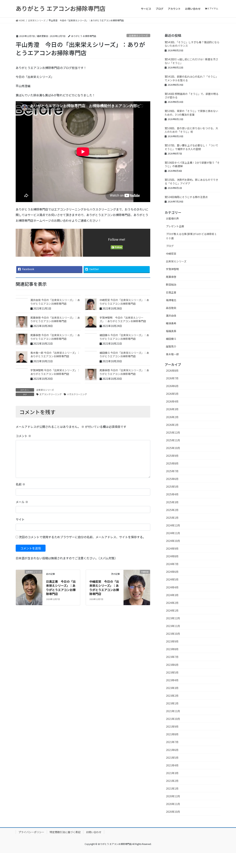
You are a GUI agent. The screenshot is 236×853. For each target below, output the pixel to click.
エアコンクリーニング (50, 394)
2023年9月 (172, 641)
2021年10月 (173, 719)
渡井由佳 (171, 315)
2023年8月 (172, 649)
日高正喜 (171, 292)
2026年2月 (172, 417)
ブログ (170, 246)
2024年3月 (172, 595)
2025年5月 (172, 486)
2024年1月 (172, 610)
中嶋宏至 (171, 253)
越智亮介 (171, 346)
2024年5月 (172, 579)
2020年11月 (173, 804)
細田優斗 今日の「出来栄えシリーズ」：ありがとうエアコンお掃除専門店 (124, 337)
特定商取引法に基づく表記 (65, 832)
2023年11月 (173, 626)
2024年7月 (172, 564)
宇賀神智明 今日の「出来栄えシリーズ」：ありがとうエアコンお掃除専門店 (123, 319)
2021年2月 (172, 781)
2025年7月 (172, 471)
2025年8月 (172, 463)
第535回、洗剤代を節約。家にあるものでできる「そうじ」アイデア (191, 181)
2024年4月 (172, 587)
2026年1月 (172, 425)
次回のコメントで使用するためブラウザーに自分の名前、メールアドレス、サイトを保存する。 (82, 537)
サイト (20, 519)
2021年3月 (172, 773)
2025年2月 (172, 510)
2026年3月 (172, 409)
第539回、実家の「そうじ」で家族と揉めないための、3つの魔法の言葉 (191, 112)
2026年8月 (172, 370)
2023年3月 (172, 688)
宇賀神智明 (172, 269)
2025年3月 (172, 502)
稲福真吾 (171, 331)
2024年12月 (173, 525)
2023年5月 (172, 672)
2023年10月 (173, 633)
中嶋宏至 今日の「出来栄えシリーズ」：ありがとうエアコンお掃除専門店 (124, 301)
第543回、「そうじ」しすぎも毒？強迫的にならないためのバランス (192, 44)
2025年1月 (172, 517)
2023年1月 (172, 703)
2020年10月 (173, 811)
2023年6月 (172, 665)
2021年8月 (172, 734)
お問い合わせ (93, 832)
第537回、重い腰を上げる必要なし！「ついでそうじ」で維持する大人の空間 (191, 147)
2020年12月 (173, 796)
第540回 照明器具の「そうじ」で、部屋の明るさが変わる (191, 95)
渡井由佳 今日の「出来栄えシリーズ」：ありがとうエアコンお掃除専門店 (55, 301)
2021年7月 (172, 742)
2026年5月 (172, 394)
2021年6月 (172, 750)
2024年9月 (172, 548)
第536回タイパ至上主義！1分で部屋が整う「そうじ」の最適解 (192, 164)
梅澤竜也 (171, 300)
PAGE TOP (227, 823)
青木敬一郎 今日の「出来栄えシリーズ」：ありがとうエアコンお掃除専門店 (55, 354)
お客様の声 (172, 218)
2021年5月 (172, 757)
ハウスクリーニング (77, 394)
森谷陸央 (171, 308)
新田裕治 (171, 284)
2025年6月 (172, 479)
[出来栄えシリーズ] (29, 587)
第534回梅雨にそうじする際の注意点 (186, 197)
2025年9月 (172, 455)
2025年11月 (173, 440)
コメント (23, 436)
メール (22, 502)
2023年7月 (172, 657)
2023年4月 (172, 680)
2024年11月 (173, 533)
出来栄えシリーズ (138, 35)
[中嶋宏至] (137, 587)
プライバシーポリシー (31, 832)
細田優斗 (171, 339)
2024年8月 (172, 556)
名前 (20, 484)
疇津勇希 (171, 323)
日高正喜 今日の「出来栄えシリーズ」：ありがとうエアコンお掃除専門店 (61, 587)
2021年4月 (172, 765)
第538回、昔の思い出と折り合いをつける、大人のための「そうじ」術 (191, 130)
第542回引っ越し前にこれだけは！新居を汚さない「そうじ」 (191, 61)
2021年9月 (172, 726)
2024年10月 (173, 541)
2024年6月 (172, 572)
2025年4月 (172, 494)
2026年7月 (172, 378)
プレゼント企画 (175, 226)
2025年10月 (173, 448)
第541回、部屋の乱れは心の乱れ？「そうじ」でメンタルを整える (191, 78)
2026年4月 (172, 401)
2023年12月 (173, 618)
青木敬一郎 (172, 354)
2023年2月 (172, 695)
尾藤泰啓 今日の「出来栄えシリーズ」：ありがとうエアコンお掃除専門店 (55, 319)
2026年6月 (172, 386)
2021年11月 (173, 711)
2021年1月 (172, 788)
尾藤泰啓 (171, 277)
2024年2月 (172, 603)
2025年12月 (173, 432)
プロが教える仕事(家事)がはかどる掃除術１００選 (191, 236)
